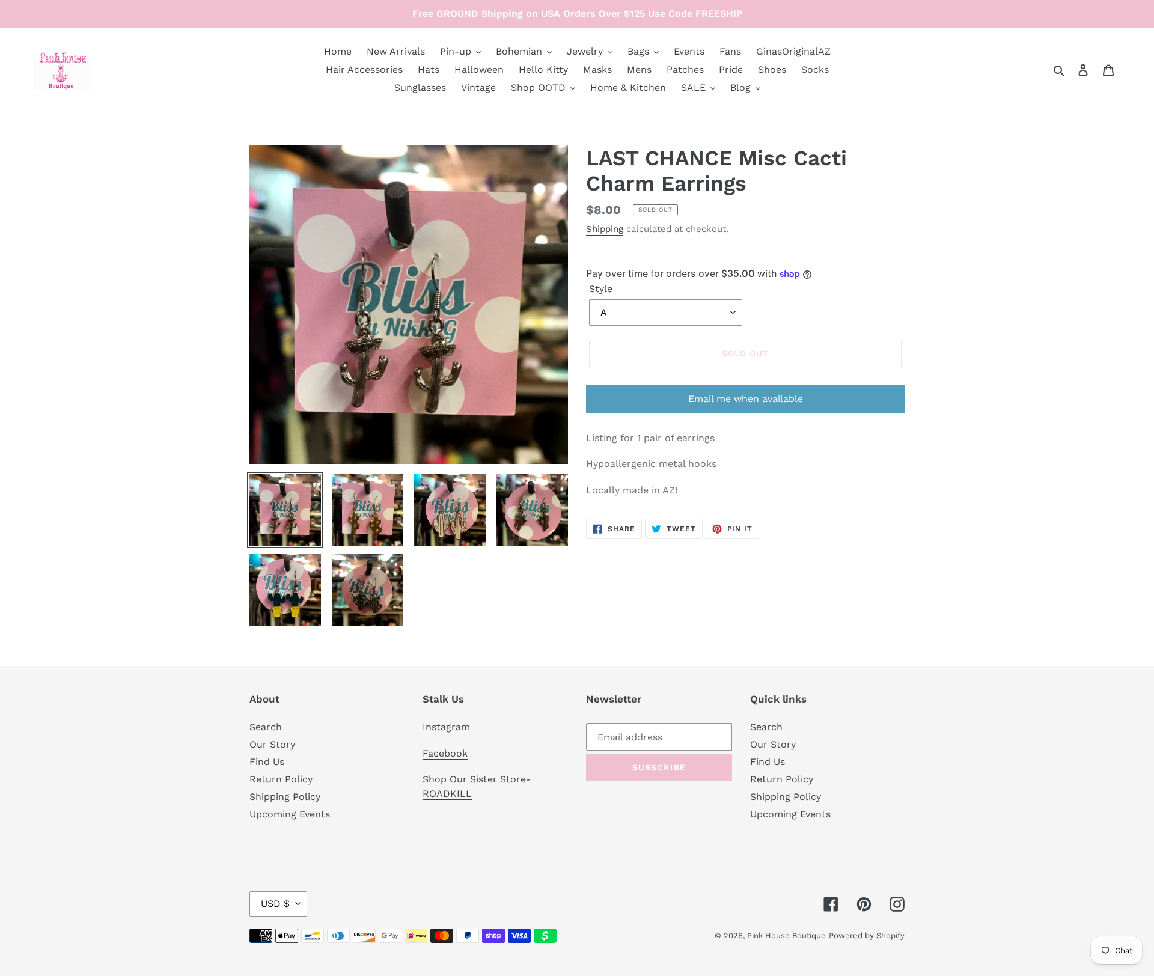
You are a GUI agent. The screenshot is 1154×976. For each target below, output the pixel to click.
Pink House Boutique (786, 935)
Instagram (446, 727)
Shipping (604, 229)
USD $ (275, 903)
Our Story (272, 744)
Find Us (266, 761)
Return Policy (281, 779)
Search (265, 727)
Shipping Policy (284, 796)
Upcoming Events (289, 814)
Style (600, 288)
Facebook (445, 753)
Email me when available (745, 398)
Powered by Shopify (867, 935)
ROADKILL (447, 793)
